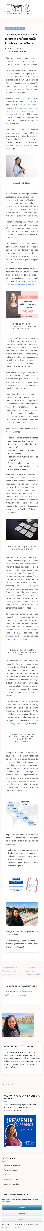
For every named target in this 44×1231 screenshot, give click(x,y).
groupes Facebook (14, 636)
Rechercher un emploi (15, 28)
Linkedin (11, 856)
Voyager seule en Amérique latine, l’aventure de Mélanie (11, 971)
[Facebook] (3, 1084)
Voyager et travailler (11, 1184)
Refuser (22, 1213)
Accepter (22, 1207)
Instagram (12, 850)
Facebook (12, 863)
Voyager (7, 1175)
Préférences (22, 1219)
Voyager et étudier (11, 1179)
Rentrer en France (10, 1170)
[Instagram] (8, 1084)
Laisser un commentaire (17, 52)
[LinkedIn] (12, 1084)
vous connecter (22, 992)
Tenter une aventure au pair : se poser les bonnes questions (33, 971)
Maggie (18, 48)
